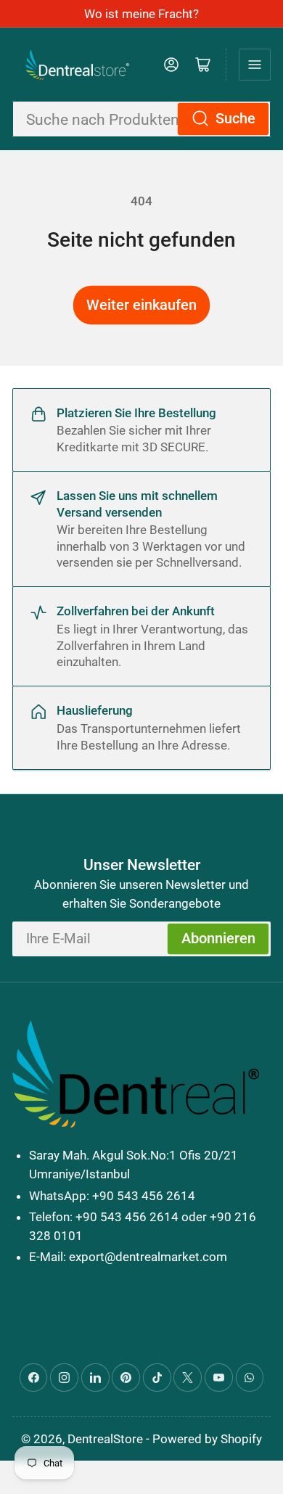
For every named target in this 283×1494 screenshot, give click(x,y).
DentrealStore (105, 1439)
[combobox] (141, 119)
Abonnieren (218, 938)
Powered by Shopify (207, 1439)
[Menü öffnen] (255, 65)
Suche (235, 118)
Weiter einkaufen (141, 305)
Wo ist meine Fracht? (141, 14)
